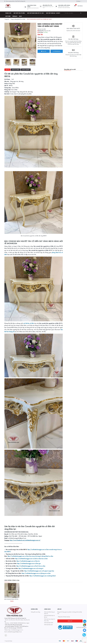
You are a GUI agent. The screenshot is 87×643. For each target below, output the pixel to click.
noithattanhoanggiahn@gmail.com (14, 631)
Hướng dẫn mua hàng (35, 612)
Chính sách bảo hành (48, 622)
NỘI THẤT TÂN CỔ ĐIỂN (19, 13)
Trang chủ (8, 13)
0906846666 (57, 51)
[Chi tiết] (10, 600)
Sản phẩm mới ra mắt (70, 69)
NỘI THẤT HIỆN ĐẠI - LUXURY (53, 13)
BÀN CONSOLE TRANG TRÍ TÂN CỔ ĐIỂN (13, 599)
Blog (20, 16)
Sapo (11, 640)
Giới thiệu (8, 16)
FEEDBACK (14, 16)
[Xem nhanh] (13, 600)
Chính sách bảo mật (48, 624)
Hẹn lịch (44, 51)
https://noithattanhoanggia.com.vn (15, 630)
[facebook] (5, 635)
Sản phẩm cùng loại (11, 580)
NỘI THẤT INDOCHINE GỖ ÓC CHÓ (35, 13)
